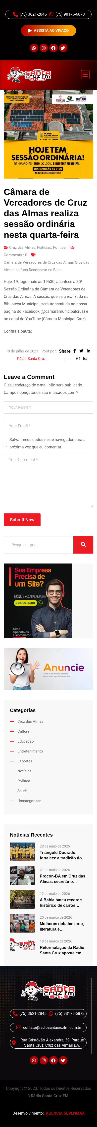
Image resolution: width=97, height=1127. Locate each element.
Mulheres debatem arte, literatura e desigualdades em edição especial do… (62, 927)
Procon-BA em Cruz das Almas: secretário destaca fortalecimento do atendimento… (62, 879)
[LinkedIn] (90, 351)
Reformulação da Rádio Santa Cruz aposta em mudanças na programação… (62, 950)
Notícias (44, 247)
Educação (25, 741)
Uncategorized (29, 801)
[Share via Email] (86, 358)
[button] (85, 75)
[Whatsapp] (34, 48)
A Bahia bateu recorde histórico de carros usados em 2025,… (61, 903)
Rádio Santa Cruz (31, 358)
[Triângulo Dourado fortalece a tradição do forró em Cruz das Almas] (22, 851)
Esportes (24, 761)
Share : (65, 354)
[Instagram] (44, 48)
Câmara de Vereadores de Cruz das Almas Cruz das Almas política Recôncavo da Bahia (46, 266)
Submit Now (22, 519)
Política (59, 247)
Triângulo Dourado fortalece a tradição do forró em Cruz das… (61, 855)
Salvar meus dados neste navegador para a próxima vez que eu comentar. (47, 443)
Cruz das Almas (22, 247)
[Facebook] (53, 48)
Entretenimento (30, 751)
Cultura (23, 731)
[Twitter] (63, 48)
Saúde (22, 791)
